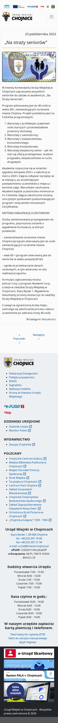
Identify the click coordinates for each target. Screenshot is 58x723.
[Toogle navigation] (51, 16)
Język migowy (27, 642)
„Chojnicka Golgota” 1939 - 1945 (28, 520)
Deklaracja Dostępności (23, 373)
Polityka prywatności (21, 377)
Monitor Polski (18, 430)
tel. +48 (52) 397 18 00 (29, 538)
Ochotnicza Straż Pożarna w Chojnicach (26, 514)
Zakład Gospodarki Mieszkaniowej (20, 491)
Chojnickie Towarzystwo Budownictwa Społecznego (25, 499)
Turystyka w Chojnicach (23, 481)
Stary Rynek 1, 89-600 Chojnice (29, 534)
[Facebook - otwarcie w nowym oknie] (48, 6)
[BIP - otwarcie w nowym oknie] (42, 6)
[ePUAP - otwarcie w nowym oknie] (32, 6)
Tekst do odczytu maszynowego (27, 638)
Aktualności (49, 319)
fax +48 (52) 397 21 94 (29, 542)
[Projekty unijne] (18, 6)
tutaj (14, 283)
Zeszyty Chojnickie (20, 444)
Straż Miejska (17, 478)
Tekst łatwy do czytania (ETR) (27, 634)
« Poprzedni (19, 338)
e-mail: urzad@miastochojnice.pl (29, 546)
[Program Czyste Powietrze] (6, 6)
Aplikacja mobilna (19, 389)
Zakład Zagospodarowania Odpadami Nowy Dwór (25, 506)
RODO (13, 381)
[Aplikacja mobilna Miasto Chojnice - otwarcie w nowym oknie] (53, 6)
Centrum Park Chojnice (23, 485)
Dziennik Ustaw (18, 426)
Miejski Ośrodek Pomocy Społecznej (24, 472)
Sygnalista (15, 385)
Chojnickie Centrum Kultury (26, 458)
